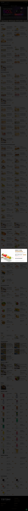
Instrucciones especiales (18, 258)
